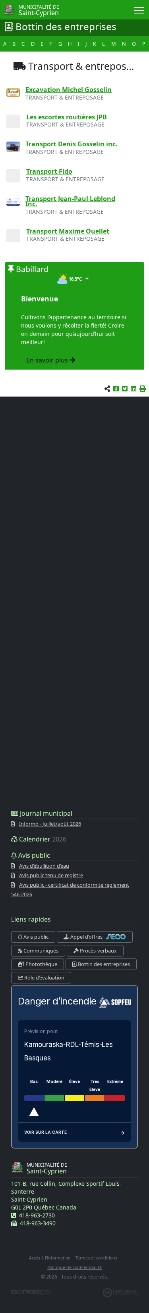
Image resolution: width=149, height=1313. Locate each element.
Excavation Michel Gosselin (68, 89)
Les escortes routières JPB (66, 117)
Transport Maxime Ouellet (67, 231)
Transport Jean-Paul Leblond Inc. (70, 201)
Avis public (35, 936)
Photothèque (40, 964)
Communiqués (40, 950)
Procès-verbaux (98, 950)
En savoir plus (48, 360)
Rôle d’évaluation (43, 977)
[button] (142, 388)
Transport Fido (49, 171)
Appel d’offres (86, 936)
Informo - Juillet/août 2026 (50, 823)
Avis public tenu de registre (51, 875)
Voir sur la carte (45, 1132)
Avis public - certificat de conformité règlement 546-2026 (70, 889)
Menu (139, 9)
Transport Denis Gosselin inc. (71, 144)
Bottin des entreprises (103, 964)
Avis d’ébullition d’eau (44, 865)
